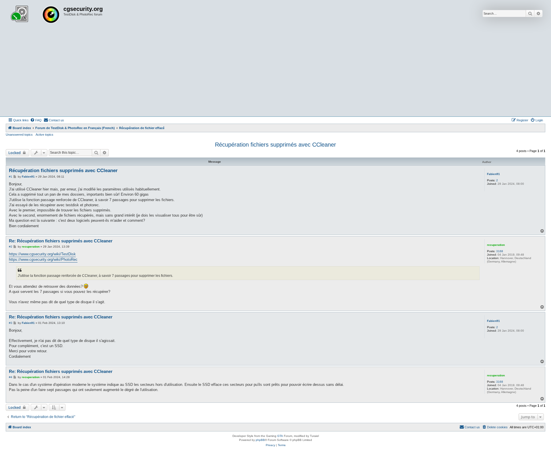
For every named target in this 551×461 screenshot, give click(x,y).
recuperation (496, 244)
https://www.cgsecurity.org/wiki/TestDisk (42, 254)
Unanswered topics (19, 134)
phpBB (260, 439)
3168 (499, 251)
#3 (10, 322)
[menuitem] (36, 120)
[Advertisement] (275, 73)
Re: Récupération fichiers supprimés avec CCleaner (60, 240)
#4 (10, 377)
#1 (10, 176)
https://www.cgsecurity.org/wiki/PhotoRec (43, 259)
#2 (10, 246)
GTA (280, 435)
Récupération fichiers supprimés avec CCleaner (275, 144)
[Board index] (35, 15)
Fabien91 (493, 174)
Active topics (44, 134)
